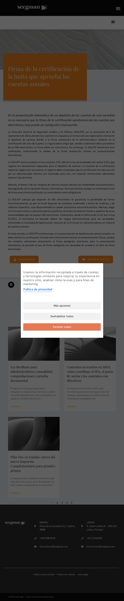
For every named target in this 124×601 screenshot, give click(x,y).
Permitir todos (62, 327)
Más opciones (62, 306)
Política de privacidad (37, 289)
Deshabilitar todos (62, 316)
